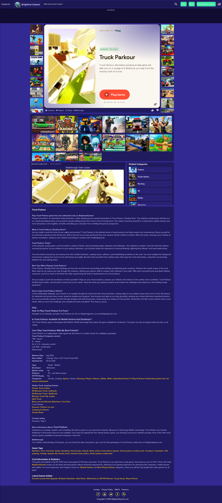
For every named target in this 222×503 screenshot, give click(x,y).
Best (191, 4)
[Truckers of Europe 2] (167, 71)
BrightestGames (39, 465)
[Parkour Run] (36, 61)
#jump (57, 451)
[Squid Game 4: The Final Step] (90, 143)
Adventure (142, 205)
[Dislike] (157, 110)
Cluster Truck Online (41, 388)
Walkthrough (79, 110)
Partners (125, 490)
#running (50, 451)
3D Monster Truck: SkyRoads (44, 394)
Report (61, 110)
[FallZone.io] (160, 124)
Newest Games (86, 467)
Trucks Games (143, 177)
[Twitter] (111, 494)
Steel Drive (81, 478)
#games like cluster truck (59, 453)
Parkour (141, 170)
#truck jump (76, 451)
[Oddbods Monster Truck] (167, 61)
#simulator (159, 451)
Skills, (110, 379)
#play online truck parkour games (104, 451)
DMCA (117, 490)
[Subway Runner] (36, 29)
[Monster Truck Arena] (167, 50)
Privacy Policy (107, 490)
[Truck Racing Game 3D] (137, 124)
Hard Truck (36, 399)
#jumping (65, 451)
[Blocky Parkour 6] (36, 71)
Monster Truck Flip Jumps (43, 396)
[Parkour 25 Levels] (36, 50)
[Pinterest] (98, 494)
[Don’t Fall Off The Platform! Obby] (36, 40)
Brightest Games (30, 4)
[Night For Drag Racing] (43, 124)
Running (141, 184)
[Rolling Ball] (36, 103)
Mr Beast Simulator (67, 478)
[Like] (152, 110)
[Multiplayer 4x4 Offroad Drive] (167, 92)
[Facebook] (117, 494)
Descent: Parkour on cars (43, 407)
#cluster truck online (80, 453)
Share (69, 110)
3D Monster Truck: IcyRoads (44, 391)
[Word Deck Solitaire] (43, 143)
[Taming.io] (66, 124)
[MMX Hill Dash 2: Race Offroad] (167, 82)
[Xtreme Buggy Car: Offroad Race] (167, 40)
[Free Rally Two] (167, 103)
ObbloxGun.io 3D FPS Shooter (100, 478)
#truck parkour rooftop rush (132, 451)
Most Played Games (206, 4)
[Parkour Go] (36, 92)
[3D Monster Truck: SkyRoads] (167, 29)
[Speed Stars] (113, 143)
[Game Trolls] (36, 82)
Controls (50, 110)
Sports (66, 379)
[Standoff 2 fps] (113, 124)
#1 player (149, 451)
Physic (89, 379)
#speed (85, 451)
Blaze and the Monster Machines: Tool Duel (51, 402)
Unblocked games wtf (155, 379)
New (183, 4)
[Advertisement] (111, 17)
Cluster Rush (37, 412)
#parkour (36, 451)
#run (43, 451)
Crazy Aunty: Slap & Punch (126, 478)
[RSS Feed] (124, 494)
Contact (97, 490)
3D (139, 191)
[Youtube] (104, 494)
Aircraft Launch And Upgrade (45, 478)
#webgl (43, 453)
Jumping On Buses (40, 410)
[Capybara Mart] (160, 143)
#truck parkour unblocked (101, 453)
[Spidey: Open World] (66, 143)
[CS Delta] (137, 143)
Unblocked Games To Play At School (129, 379)
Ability (140, 198)
